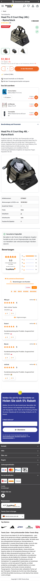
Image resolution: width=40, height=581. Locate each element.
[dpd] (4, 481)
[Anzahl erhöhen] (12, 68)
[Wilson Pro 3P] (4, 105)
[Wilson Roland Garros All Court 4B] (4, 113)
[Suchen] (24, 6)
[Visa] (4, 470)
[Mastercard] (11, 470)
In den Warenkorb (27, 69)
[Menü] (2, 6)
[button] (5, 278)
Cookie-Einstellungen (3, 487)
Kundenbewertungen (10, 263)
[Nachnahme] (25, 470)
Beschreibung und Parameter (11, 124)
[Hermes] (18, 481)
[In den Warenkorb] (36, 97)
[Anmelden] (32, 6)
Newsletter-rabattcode (20, 436)
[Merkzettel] (28, 6)
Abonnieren (21, 430)
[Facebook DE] (3, 496)
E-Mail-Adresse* (8, 420)
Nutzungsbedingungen (8, 436)
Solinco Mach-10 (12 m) (15, 92)
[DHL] (11, 481)
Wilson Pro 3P (12, 106)
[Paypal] (18, 470)
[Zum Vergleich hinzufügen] (37, 32)
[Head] (35, 21)
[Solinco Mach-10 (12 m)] (4, 91)
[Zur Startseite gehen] (9, 6)
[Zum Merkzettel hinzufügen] (37, 27)
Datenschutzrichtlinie (8, 438)
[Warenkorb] (37, 6)
